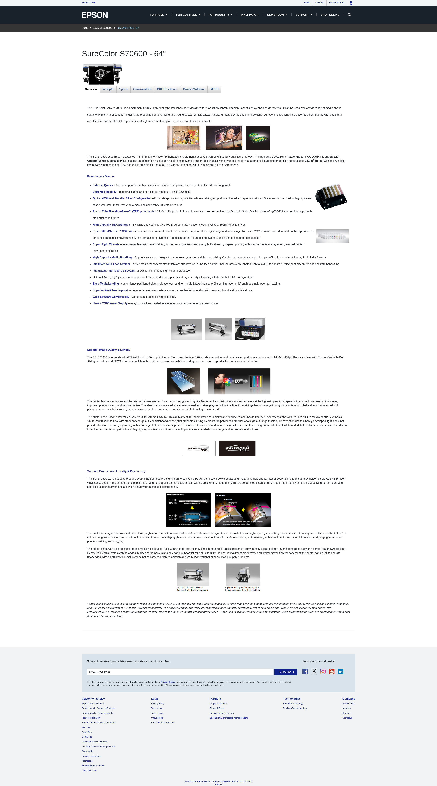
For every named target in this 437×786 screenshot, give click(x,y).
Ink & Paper (250, 14)
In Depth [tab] (108, 89)
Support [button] (302, 14)
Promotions (87, 761)
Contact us (87, 737)
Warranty (86, 727)
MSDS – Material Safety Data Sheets (99, 722)
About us (346, 708)
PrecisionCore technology (295, 708)
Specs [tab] (123, 89)
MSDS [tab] (214, 89)
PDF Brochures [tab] (167, 89)
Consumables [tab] (142, 89)
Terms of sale (157, 713)
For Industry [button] (219, 14)
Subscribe (285, 672)
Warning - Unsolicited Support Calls (98, 746)
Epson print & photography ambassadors (229, 718)
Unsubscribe (157, 718)
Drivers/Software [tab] (194, 89)
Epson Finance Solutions (162, 722)
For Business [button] (187, 14)
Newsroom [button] (276, 14)
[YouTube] (331, 671)
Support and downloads (93, 703)
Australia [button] (87, 3)
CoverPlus (87, 732)
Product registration (91, 718)
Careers (346, 713)
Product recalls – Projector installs (97, 713)
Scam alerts (87, 751)
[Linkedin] (340, 671)
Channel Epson (217, 708)
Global (319, 3)
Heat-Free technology (293, 703)
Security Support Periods (93, 765)
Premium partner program (222, 713)
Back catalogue (102, 28)
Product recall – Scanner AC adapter (99, 708)
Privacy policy (157, 703)
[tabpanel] (218, 361)
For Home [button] (157, 14)
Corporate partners (218, 703)
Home (307, 3)
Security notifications (91, 756)
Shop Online (330, 14)
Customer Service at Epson (94, 742)
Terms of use (157, 708)
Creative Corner (89, 770)
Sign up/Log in (336, 3)
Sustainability (348, 703)
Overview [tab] (91, 89)
